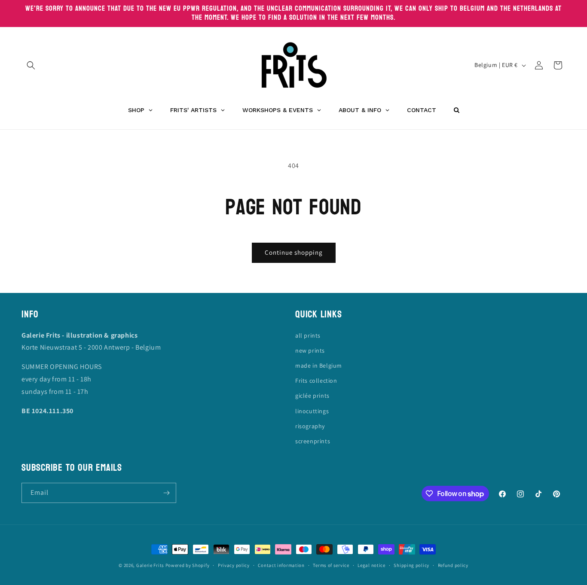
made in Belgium (318, 365)
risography (310, 426)
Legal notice (371, 565)
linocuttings (312, 411)
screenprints (312, 441)
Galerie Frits (150, 565)
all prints (308, 335)
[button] (30, 65)
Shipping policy (411, 565)
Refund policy (453, 565)
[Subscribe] (166, 493)
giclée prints (312, 395)
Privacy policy (234, 565)
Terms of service (331, 565)
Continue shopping (294, 252)
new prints (310, 350)
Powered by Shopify (187, 565)
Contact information (281, 565)
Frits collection (316, 380)
